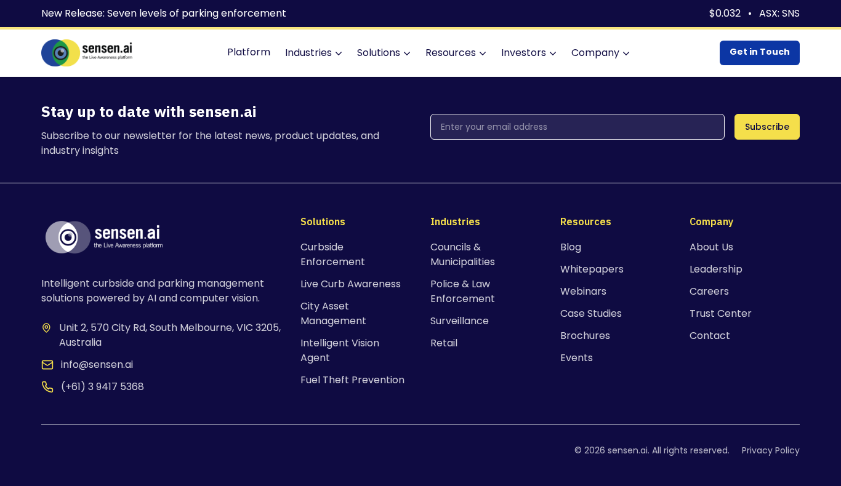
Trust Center (721, 313)
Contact (710, 336)
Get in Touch (760, 52)
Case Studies (591, 313)
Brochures (585, 336)
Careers (709, 291)
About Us (711, 247)
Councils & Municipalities (462, 254)
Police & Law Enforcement (462, 291)
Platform (248, 52)
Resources (450, 53)
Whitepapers (592, 269)
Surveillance (459, 321)
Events (576, 358)
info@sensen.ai (97, 364)
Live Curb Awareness (350, 284)
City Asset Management (333, 313)
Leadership (716, 269)
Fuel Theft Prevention (352, 380)
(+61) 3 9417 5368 (102, 387)
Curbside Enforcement (332, 254)
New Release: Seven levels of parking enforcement (163, 13)
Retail (443, 343)
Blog (570, 247)
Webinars (583, 291)
